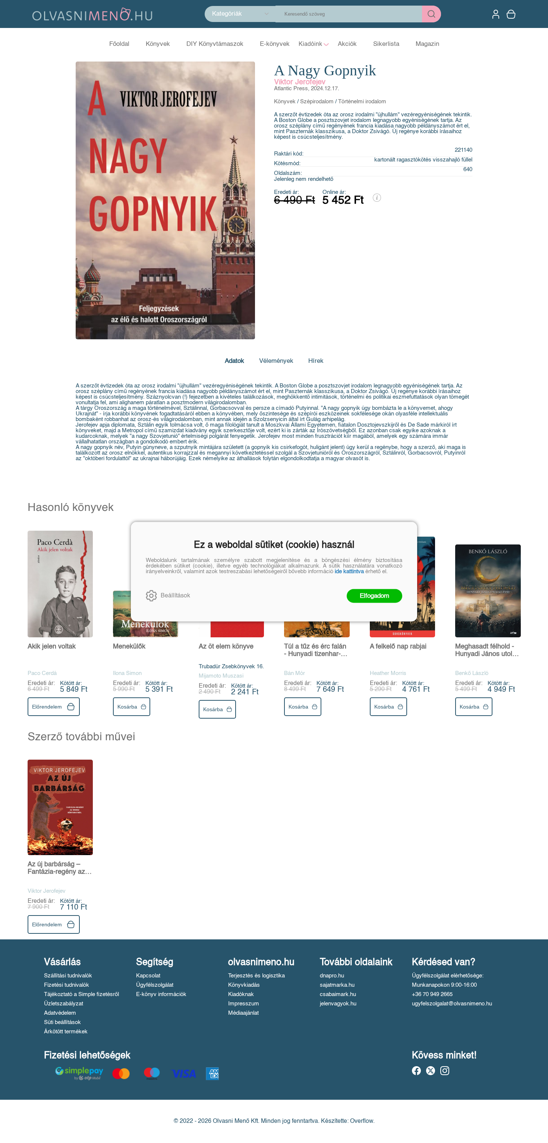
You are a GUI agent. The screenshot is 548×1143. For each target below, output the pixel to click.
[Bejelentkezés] (495, 14)
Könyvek (285, 101)
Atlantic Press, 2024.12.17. (306, 88)
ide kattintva (349, 571)
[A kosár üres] (512, 14)
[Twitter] (430, 1070)
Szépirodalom (317, 101)
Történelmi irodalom (362, 101)
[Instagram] (444, 1070)
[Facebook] (416, 1070)
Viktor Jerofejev (299, 82)
